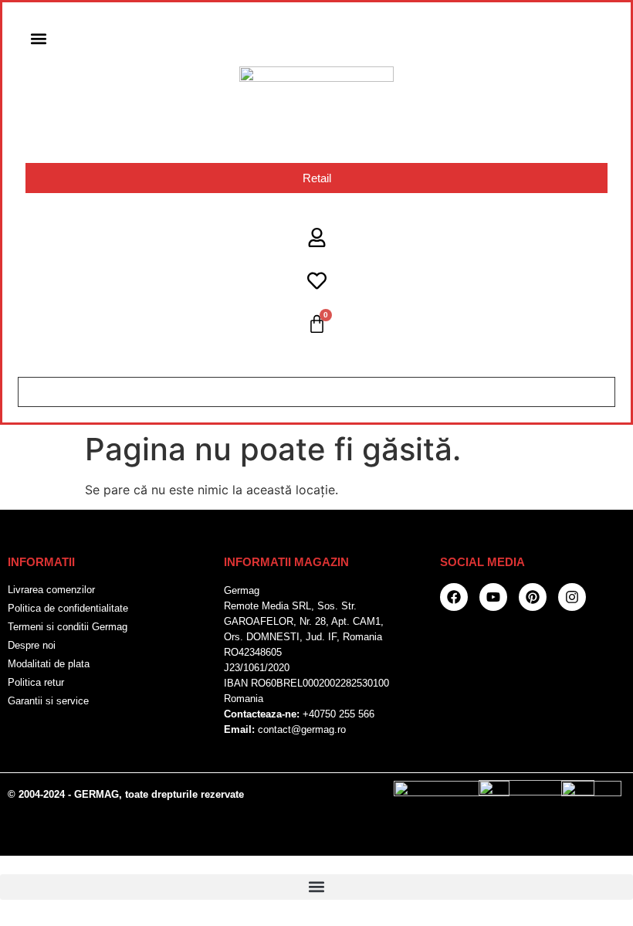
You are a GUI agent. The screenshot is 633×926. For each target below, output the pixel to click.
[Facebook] (454, 597)
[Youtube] (493, 597)
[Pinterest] (533, 597)
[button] (38, 38)
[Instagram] (572, 597)
